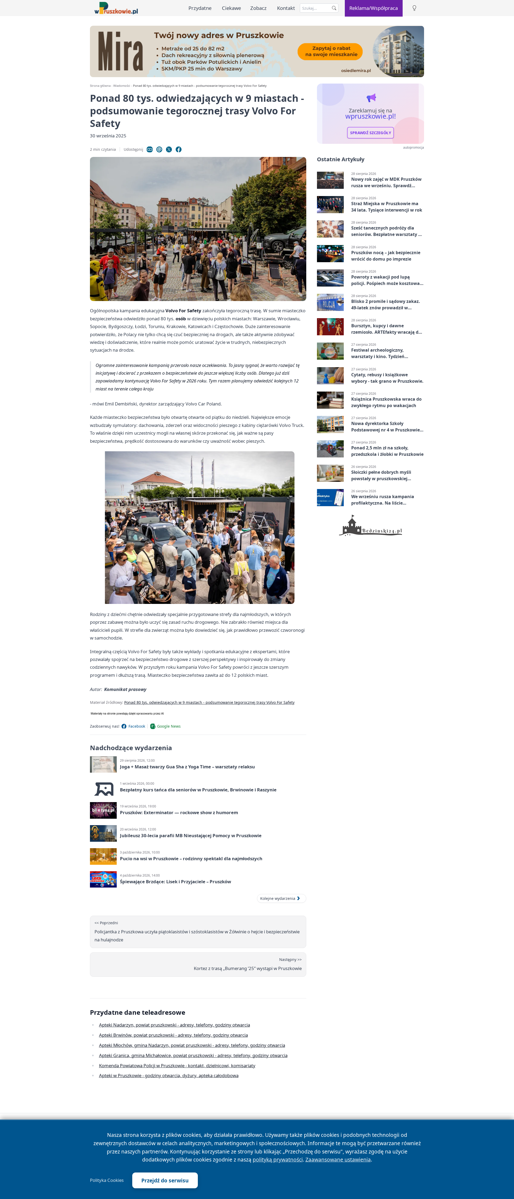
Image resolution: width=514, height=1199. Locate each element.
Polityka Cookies (107, 1180)
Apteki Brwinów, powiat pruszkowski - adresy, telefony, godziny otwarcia (173, 1035)
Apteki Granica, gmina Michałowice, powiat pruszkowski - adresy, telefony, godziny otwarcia (193, 1055)
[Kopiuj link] (149, 149)
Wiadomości (121, 86)
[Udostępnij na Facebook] (178, 149)
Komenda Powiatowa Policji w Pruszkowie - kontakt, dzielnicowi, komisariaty (177, 1065)
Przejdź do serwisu (165, 1180)
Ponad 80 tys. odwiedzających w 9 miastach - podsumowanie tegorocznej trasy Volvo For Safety (209, 702)
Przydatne (199, 8)
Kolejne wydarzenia (277, 898)
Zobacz (258, 8)
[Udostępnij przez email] (159, 149)
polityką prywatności (278, 1159)
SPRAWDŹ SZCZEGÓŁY (370, 133)
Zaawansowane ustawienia (338, 1159)
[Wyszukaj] (334, 8)
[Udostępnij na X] (169, 149)
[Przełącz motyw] (414, 8)
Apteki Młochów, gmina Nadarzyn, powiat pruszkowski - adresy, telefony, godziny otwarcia (192, 1045)
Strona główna (100, 86)
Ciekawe (231, 8)
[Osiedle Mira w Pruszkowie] (257, 51)
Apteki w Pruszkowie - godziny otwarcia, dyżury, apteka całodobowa (169, 1075)
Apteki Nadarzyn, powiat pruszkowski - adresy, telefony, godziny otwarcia (174, 1025)
